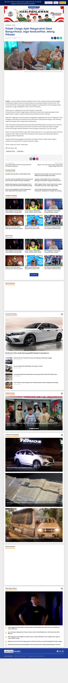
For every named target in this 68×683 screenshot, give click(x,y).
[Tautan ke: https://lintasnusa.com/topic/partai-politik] (62, 393)
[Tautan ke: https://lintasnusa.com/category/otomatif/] (62, 435)
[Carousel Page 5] (38, 428)
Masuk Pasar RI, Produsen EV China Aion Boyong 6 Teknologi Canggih (33, 358)
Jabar (9, 38)
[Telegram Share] (58, 38)
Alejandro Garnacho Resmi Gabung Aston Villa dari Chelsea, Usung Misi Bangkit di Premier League (14, 227)
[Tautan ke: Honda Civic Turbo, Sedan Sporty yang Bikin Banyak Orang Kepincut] (34, 334)
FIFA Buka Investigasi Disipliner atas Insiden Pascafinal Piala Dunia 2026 (52, 227)
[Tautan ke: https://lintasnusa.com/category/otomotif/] (62, 314)
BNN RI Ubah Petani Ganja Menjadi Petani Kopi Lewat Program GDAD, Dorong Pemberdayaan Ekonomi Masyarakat (32, 227)
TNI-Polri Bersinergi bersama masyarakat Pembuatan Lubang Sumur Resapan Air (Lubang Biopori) (48, 190)
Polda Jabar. (20, 151)
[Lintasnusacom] (12, 651)
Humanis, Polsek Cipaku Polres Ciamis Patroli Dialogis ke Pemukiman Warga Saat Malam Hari (48, 179)
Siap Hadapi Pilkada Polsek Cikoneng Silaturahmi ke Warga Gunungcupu (18, 164)
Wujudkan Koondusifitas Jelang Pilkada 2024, (17, 174)
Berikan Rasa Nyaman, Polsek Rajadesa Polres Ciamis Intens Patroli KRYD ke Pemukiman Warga (18, 184)
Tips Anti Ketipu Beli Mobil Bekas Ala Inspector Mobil (28, 366)
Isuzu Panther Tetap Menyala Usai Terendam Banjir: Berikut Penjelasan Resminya (36, 382)
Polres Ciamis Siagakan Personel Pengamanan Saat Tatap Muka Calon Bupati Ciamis (18, 190)
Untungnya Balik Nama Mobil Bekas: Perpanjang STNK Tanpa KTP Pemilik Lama (35, 374)
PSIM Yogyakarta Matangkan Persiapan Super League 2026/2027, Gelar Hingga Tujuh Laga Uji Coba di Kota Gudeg (52, 211)
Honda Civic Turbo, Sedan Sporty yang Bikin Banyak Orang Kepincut (27, 353)
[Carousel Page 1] (30, 428)
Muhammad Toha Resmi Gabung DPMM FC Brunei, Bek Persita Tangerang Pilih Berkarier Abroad (34, 644)
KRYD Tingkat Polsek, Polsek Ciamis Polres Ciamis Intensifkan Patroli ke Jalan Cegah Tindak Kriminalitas (48, 184)
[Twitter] (34, 159)
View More (34, 274)
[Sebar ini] (52, 38)
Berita (6, 38)
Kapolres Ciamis (10, 151)
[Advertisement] (34, 88)
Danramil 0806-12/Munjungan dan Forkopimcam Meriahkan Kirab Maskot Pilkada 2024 (33, 424)
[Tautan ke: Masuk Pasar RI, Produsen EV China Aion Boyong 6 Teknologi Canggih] (8, 360)
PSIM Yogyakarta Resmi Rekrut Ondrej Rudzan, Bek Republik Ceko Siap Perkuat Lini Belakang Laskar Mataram (14, 211)
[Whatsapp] (61, 38)
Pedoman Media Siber (20, 656)
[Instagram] (37, 159)
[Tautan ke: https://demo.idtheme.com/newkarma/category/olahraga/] (62, 589)
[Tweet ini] (55, 38)
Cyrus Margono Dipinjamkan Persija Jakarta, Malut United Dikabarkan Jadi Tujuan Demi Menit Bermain (33, 211)
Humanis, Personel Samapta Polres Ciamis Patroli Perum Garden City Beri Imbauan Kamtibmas (19, 179)
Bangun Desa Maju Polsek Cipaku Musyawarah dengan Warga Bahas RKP (50, 164)
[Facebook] (31, 159)
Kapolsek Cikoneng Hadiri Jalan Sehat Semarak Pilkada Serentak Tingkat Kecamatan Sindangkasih (48, 174)
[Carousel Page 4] (36, 428)
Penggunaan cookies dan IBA (36, 656)
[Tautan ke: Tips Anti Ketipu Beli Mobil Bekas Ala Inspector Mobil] (8, 369)
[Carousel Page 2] (32, 428)
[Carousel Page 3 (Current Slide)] (34, 428)
